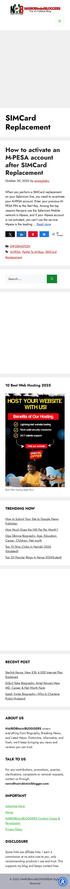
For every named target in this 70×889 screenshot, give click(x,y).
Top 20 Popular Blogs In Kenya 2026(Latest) (33, 557)
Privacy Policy (13, 829)
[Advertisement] (35, 67)
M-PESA (15, 252)
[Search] (52, 279)
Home (9, 812)
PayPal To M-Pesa (32, 252)
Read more (44, 224)
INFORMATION (20, 246)
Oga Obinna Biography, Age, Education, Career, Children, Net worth (31, 538)
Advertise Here (15, 806)
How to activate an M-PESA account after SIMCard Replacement (32, 161)
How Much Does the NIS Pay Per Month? (31, 529)
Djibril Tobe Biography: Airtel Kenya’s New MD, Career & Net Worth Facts (32, 685)
